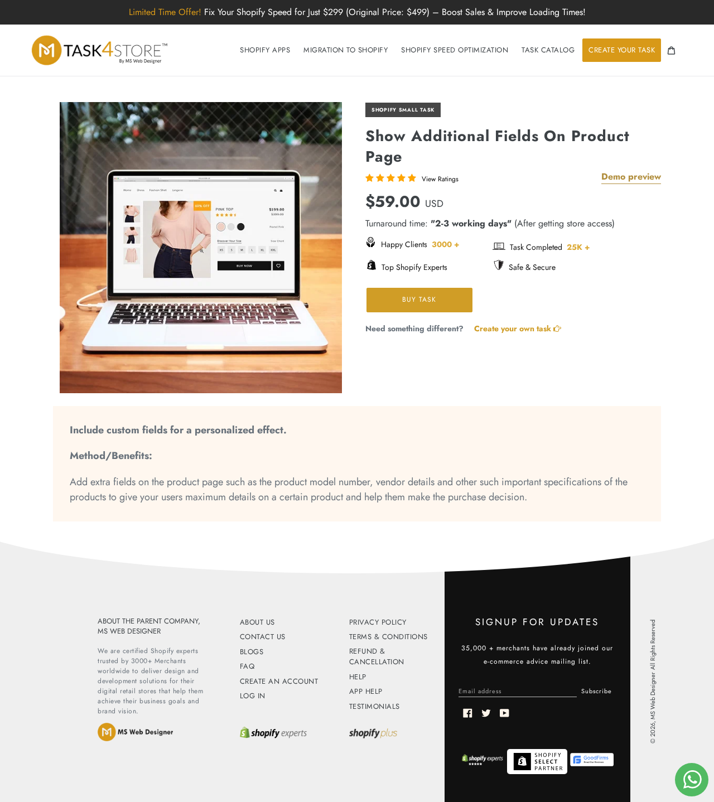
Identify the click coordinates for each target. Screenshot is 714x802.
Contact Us (263, 636)
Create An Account (279, 681)
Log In (253, 695)
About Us (257, 622)
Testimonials (374, 706)
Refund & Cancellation (376, 657)
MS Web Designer (652, 695)
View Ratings (440, 179)
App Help (366, 691)
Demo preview (631, 176)
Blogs (252, 651)
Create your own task (513, 328)
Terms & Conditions (388, 636)
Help (357, 676)
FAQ (247, 666)
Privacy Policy (378, 622)
